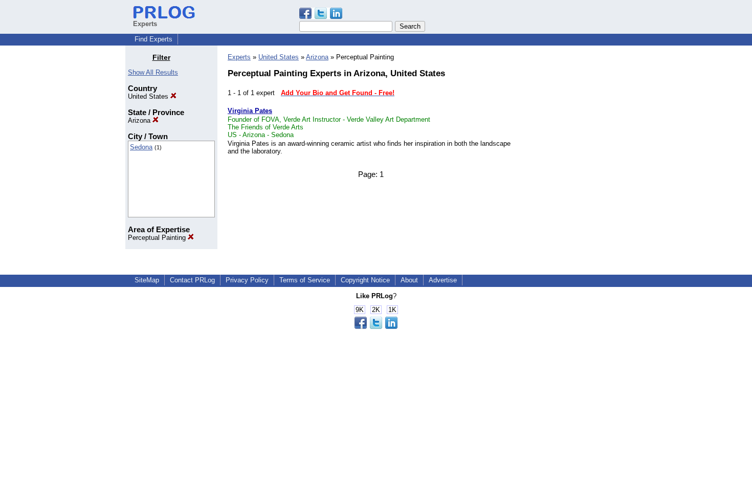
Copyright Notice (365, 280)
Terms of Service (304, 280)
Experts (239, 57)
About (409, 280)
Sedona (141, 147)
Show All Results (153, 72)
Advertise (443, 280)
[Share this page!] (320, 16)
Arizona (140, 120)
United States (149, 96)
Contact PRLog (192, 280)
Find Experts (153, 39)
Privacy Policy (247, 280)
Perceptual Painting (158, 237)
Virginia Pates (250, 111)
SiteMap (147, 280)
